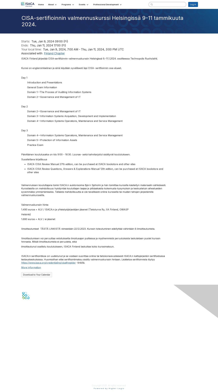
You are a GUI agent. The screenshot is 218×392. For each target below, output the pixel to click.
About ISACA (28, 365)
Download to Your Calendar (36, 274)
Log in (193, 4)
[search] (152, 4)
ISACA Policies (29, 370)
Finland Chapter (54, 53)
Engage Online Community (35, 314)
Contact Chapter (30, 326)
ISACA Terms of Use (32, 373)
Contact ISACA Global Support (37, 331)
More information (31, 267)
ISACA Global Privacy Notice (36, 376)
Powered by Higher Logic (109, 388)
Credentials (27, 349)
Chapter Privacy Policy (33, 381)
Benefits (26, 346)
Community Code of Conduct (36, 368)
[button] (52, 4)
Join (24, 343)
